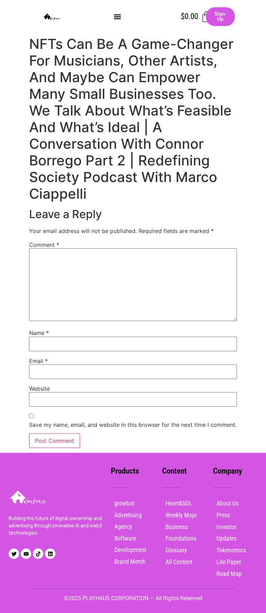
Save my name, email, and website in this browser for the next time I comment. (133, 425)
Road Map (229, 573)
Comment (44, 245)
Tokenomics (231, 550)
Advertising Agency (128, 520)
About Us (227, 503)
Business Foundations (181, 532)
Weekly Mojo (181, 515)
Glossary (176, 550)
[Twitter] (14, 554)
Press (223, 515)
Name (39, 333)
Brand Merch (129, 561)
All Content (179, 561)
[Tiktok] (38, 554)
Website (39, 388)
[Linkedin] (50, 554)
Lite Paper (228, 561)
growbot (124, 503)
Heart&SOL (179, 503)
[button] (117, 16)
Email (38, 361)
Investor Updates (226, 532)
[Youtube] (26, 554)
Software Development (130, 544)
